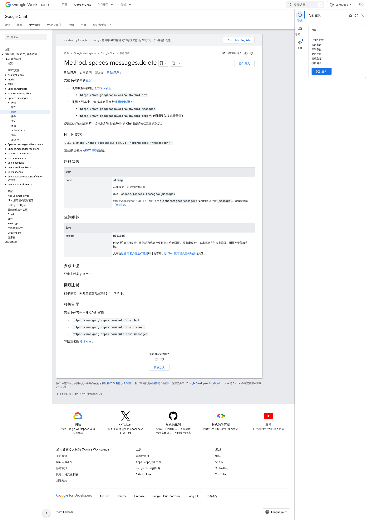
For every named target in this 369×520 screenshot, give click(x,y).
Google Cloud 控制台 (148, 468)
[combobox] (305, 4)
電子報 (219, 462)
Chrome (122, 496)
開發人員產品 (64, 462)
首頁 (64, 4)
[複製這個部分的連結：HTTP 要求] (86, 135)
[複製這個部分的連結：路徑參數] (83, 162)
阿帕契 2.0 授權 (160, 383)
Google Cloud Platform (166, 496)
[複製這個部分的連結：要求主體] (83, 266)
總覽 (7, 25)
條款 (59, 511)
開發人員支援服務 (67, 474)
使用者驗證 (122, 102)
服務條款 (61, 480)
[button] (25, 54)
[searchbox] (26, 37)
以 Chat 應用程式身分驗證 (179, 253)
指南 (19, 25)
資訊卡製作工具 (102, 25)
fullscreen (356, 15)
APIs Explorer (144, 474)
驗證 (89, 80)
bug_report (350, 15)
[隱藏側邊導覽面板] (46, 513)
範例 (71, 25)
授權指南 (85, 342)
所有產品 (103, 4)
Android (104, 496)
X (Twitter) (221, 468)
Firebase (139, 496)
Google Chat (82, 4)
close (363, 15)
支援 (83, 25)
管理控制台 (142, 455)
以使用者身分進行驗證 (134, 253)
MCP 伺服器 (54, 25)
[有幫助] (246, 53)
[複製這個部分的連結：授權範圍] (83, 304)
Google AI (193, 496)
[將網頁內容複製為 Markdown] (173, 63)
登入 (361, 4)
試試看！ (321, 71)
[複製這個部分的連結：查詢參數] (83, 217)
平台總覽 (61, 455)
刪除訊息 (113, 72)
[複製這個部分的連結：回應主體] (83, 285)
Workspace (38, 4)
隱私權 (69, 511)
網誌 (218, 455)
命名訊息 (121, 204)
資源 (123, 4)
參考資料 (34, 25)
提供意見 (244, 63)
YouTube (220, 474)
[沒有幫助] (252, 53)
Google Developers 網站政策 (203, 383)
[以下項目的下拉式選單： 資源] (131, 4)
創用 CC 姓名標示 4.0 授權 (118, 383)
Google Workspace (85, 53)
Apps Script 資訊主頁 (148, 462)
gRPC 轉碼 (90, 150)
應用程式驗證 (102, 88)
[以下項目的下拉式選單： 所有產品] (113, 4)
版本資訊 (61, 468)
